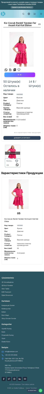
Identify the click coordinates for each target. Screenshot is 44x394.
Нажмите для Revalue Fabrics (22, 7)
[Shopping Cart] (35, 14)
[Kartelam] (3, 14)
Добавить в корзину (22, 138)
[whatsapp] (6, 69)
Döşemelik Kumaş (8, 335)
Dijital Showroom (7, 295)
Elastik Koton (6, 341)
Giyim (3, 338)
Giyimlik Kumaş (6, 328)
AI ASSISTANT (32, 390)
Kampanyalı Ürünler (8, 305)
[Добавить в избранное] (19, 69)
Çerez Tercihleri (31, 388)
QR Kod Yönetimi (7, 285)
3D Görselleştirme (8, 282)
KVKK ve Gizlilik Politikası (15, 388)
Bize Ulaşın (5, 315)
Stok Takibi (5, 289)
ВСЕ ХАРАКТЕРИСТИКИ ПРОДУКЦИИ (27, 132)
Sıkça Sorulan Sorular (9, 318)
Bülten (4, 312)
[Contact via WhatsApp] (40, 390)
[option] (21, 49)
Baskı (3, 332)
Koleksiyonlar (6, 309)
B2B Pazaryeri (6, 292)
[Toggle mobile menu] (41, 14)
